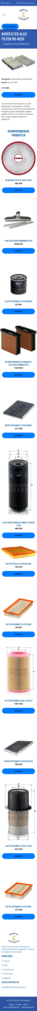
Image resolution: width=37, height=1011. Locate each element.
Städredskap (16, 79)
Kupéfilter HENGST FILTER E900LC (18, 425)
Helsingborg (7, 3)
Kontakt (18, 1004)
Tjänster (6, 961)
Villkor (25, 1004)
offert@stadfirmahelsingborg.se (25, 3)
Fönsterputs (8, 974)
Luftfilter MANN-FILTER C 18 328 (18, 846)
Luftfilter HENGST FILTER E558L (18, 624)
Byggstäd (7, 978)
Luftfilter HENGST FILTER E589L (18, 906)
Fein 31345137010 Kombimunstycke (18, 240)
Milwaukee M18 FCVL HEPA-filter (18, 180)
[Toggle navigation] (4, 15)
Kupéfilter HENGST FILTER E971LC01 (18, 761)
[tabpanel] (18, 61)
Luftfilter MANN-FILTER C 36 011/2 (18, 700)
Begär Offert (10, 26)
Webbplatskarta (27, 1007)
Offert (5, 965)
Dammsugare (27, 79)
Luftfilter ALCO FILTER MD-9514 (18, 563)
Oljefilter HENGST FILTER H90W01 (18, 301)
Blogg (11, 1004)
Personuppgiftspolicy (11, 1007)
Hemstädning (8, 969)
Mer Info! (18, 95)
